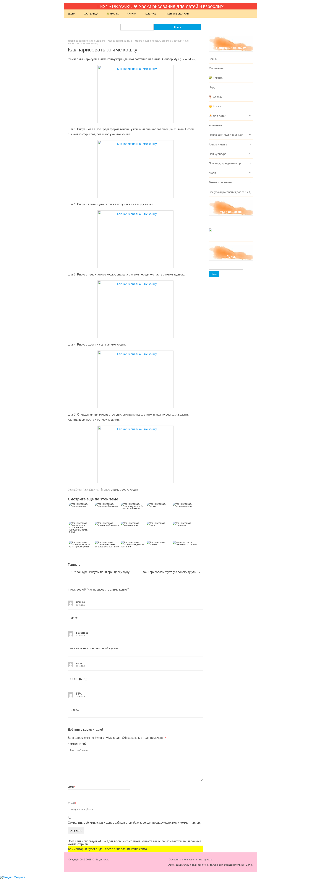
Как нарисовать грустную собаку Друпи (171, 572)
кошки (134, 489)
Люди (212, 173)
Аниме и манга (218, 144)
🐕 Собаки (215, 97)
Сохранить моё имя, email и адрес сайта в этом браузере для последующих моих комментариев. (134, 822)
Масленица (91, 13)
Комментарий (77, 744)
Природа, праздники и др (225, 163)
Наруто (131, 13)
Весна (71, 13)
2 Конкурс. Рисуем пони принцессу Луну (100, 572)
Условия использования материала (191, 859)
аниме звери (119, 489)
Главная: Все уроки (177, 13)
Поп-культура (217, 154)
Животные (215, 125)
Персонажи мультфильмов (226, 135)
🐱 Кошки (215, 106)
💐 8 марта (112, 13)
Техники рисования (221, 182)
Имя (71, 787)
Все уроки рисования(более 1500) (230, 192)
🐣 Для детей (217, 116)
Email (72, 803)
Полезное (150, 13)
